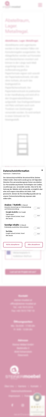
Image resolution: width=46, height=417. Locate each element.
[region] (23, 221)
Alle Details (9, 219)
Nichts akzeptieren (12, 245)
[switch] (37, 208)
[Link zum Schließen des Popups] (42, 171)
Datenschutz (16, 173)
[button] (35, 208)
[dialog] (23, 208)
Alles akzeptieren (34, 245)
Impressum (7, 173)
